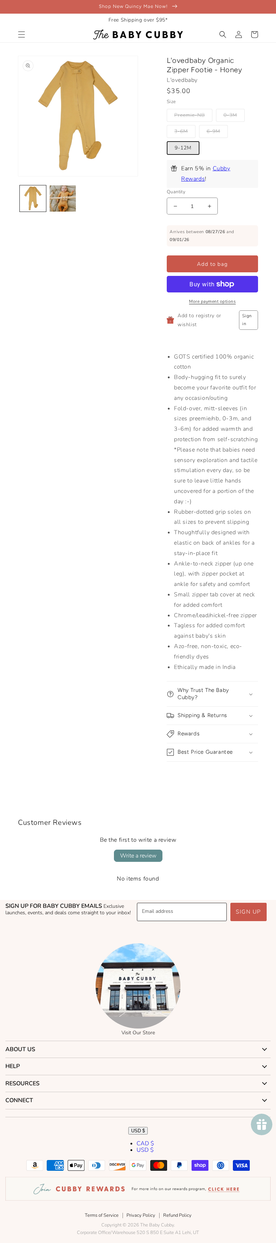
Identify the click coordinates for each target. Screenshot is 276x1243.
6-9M (213, 131)
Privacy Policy (140, 1215)
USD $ (138, 1130)
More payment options (212, 301)
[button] (21, 34)
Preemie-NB (189, 115)
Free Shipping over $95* (138, 20)
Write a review (138, 856)
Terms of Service (102, 1215)
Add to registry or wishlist (199, 320)
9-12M (183, 147)
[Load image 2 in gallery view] (63, 198)
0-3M (230, 115)
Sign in (247, 320)
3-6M (181, 131)
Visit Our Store (138, 1032)
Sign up (248, 911)
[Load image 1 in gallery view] (33, 198)
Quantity (176, 192)
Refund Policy (177, 1215)
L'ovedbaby (182, 80)
